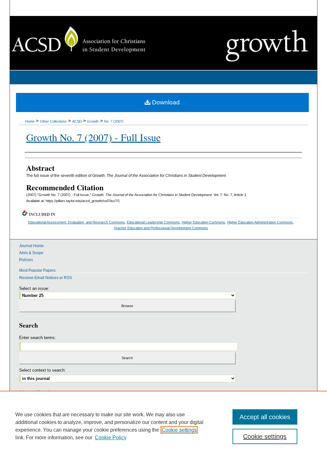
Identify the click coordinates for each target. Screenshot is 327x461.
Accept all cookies (265, 416)
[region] (163, 426)
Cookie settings (179, 430)
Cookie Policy (110, 437)
